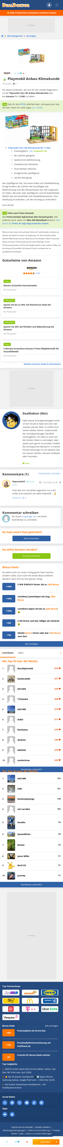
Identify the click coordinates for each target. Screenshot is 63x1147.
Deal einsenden (31, 538)
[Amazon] (7, 73)
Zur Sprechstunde (31, 555)
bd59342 (21, 750)
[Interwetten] (11, 1000)
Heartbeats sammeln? (31, 769)
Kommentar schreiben (50, 473)
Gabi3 (20, 719)
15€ (31, 151)
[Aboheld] (11, 992)
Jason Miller (23, 856)
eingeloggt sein (29, 516)
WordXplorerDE (25, 668)
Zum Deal (45, 1141)
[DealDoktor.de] (16, 5)
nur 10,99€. (37, 107)
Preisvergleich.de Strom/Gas (31, 1030)
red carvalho (23, 809)
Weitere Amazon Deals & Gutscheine (42, 364)
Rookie (20, 845)
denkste (21, 739)
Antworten (16, 498)
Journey (21, 875)
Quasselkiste (23, 834)
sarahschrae (23, 760)
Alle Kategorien (15, 36)
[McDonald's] (30, 1000)
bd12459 (21, 689)
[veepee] (11, 1017)
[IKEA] (50, 992)
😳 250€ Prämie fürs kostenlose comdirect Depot (31, 12)
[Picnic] (11, 1009)
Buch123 (21, 865)
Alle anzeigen (31, 643)
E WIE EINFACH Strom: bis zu (38, 584)
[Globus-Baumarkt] (30, 992)
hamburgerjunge (25, 798)
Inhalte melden (42, 1127)
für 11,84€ (29, 147)
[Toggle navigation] (57, 5)
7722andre (22, 699)
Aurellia (21, 822)
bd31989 (21, 709)
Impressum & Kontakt (22, 1127)
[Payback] (50, 1000)
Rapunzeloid (23, 483)
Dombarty (22, 729)
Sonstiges (31, 36)
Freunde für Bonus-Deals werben (33, 1055)
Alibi (19, 788)
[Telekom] (30, 1009)
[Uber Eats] (50, 1009)
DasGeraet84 (23, 678)
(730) (37, 273)
